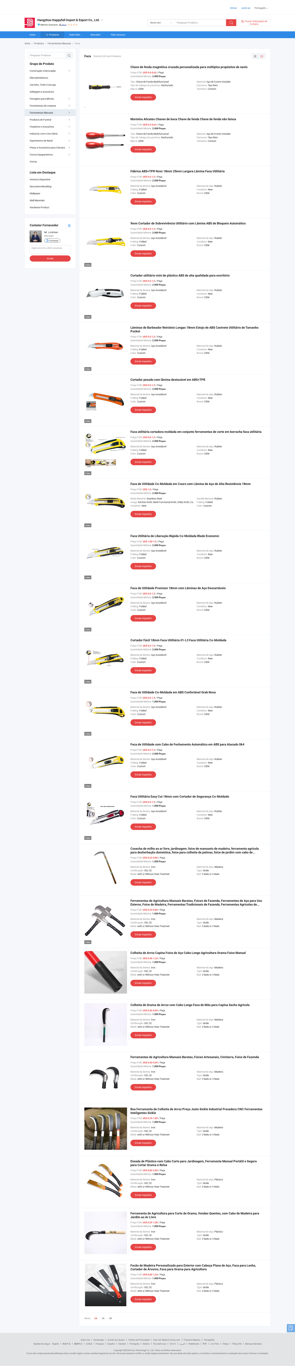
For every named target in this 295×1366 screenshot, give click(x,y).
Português (134, 1343)
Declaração (99, 1339)
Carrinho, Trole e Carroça (43, 84)
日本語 (89, 1343)
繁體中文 (78, 1343)
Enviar (50, 258)
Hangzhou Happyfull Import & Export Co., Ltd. (68, 20)
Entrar (233, 8)
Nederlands (194, 1343)
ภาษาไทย (214, 1343)
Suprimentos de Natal (41, 140)
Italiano (146, 1343)
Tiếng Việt (237, 1343)
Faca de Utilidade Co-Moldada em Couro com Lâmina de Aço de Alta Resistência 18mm (190, 484)
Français (100, 1343)
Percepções (209, 1339)
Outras (33, 161)
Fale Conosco (118, 34)
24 (95, 1318)
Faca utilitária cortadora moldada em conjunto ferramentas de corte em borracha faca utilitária (196, 432)
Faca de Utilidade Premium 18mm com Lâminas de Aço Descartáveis (178, 588)
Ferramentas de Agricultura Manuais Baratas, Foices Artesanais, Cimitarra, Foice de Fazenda (194, 1057)
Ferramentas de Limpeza (43, 105)
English (55, 1343)
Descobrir (95, 34)
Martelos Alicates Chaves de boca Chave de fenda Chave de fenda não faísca (183, 119)
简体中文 (66, 1343)
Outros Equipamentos (41, 154)
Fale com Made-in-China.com (166, 1339)
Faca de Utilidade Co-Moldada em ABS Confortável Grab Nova (173, 692)
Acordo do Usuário (116, 1339)
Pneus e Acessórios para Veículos (47, 147)
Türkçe (225, 1343)
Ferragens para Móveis (42, 98)
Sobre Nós (74, 34)
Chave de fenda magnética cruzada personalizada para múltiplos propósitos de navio (189, 67)
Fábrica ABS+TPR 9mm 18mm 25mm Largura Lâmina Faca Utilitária (177, 171)
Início (32, 34)
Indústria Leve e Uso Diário (44, 133)
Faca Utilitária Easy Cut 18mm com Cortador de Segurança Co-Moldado (179, 796)
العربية (182, 1343)
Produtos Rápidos (192, 1339)
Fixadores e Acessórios (42, 126)
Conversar (53, 240)
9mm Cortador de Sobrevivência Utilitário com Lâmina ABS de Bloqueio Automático (188, 223)
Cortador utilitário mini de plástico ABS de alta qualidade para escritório (180, 275)
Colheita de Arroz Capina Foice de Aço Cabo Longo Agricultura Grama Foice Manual (188, 953)
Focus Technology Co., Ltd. (142, 1350)
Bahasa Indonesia (253, 1343)
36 (103, 1318)
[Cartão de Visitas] (69, 225)
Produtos (54, 34)
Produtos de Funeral (40, 119)
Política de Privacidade (139, 1339)
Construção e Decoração (43, 70)
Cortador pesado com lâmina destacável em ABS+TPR (167, 379)
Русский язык (159, 1343)
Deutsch (122, 1343)
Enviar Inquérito (143, 97)
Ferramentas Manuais (41, 112)
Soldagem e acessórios (42, 91)
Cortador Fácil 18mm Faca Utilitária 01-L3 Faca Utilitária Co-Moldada (178, 640)
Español (111, 1343)
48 (110, 1318)
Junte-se (245, 8)
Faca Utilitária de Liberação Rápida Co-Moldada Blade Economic (174, 536)
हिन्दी (205, 1343)
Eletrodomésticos (39, 77)
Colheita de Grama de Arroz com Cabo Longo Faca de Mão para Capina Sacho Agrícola (190, 1005)
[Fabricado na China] (46, 7)
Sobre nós (85, 1339)
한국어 (173, 1343)
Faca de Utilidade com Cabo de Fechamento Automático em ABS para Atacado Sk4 (187, 744)
